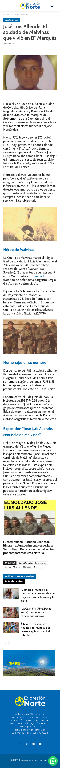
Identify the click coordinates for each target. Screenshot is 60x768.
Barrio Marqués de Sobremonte (32, 563)
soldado (40, 276)
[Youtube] (40, 744)
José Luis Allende (12, 567)
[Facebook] (20, 744)
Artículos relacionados (19, 576)
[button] (53, 761)
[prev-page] (5, 643)
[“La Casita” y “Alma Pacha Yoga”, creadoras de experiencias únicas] (11, 612)
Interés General (20, 14)
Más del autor (14, 581)
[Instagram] (26, 744)
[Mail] (33, 744)
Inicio (6, 14)
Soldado (38, 567)
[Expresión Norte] (30, 5)
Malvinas (27, 567)
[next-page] (10, 643)
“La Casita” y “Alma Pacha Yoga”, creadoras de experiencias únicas (36, 612)
